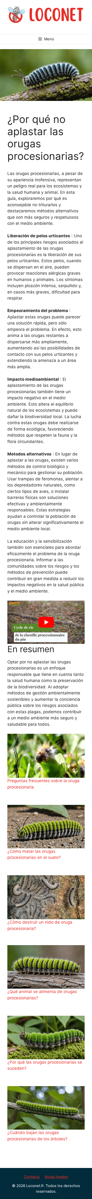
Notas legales (56, 1176)
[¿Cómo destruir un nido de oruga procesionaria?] (46, 897)
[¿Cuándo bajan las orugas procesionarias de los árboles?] (46, 1108)
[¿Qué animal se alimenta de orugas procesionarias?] (46, 967)
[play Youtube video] (46, 622)
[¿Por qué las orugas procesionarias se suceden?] (46, 1037)
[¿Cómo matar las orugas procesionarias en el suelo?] (46, 826)
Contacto (32, 1176)
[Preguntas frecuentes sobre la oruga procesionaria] (46, 756)
